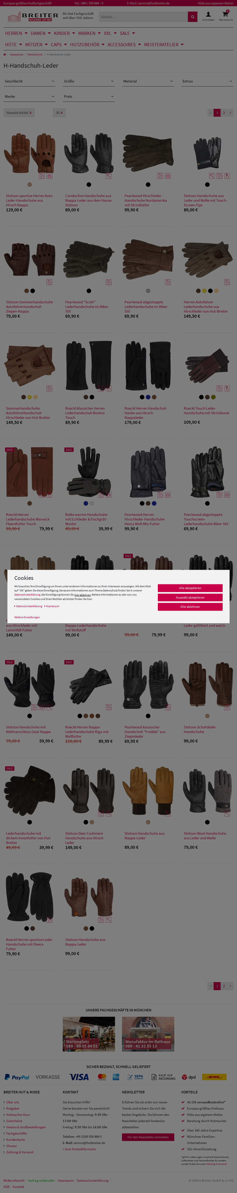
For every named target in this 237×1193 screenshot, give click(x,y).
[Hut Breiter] (33, 16)
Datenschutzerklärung (27, 594)
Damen (38, 33)
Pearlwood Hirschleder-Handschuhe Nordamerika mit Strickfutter (146, 200)
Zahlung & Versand (19, 1152)
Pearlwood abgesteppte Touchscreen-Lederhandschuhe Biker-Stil (206, 519)
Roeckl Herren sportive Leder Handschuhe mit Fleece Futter (29, 944)
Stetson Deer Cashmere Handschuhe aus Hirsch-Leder (84, 838)
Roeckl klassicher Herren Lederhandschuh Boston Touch (85, 413)
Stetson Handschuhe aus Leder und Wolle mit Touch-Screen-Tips (205, 200)
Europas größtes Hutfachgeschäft (27, 3)
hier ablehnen (83, 595)
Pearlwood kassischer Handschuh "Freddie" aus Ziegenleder (145, 732)
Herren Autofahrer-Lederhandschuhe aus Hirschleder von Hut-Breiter (206, 306)
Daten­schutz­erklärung (93, 1180)
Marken (87, 33)
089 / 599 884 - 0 (92, 3)
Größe (69, 81)
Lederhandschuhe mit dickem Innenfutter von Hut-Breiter (28, 838)
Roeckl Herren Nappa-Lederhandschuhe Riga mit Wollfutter (87, 732)
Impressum (66, 1180)
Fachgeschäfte (16, 1133)
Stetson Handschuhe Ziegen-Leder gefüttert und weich (207, 623)
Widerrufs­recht (14, 1180)
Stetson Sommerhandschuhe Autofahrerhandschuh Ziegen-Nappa (29, 306)
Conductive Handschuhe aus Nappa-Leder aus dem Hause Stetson (88, 200)
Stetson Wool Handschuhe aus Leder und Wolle (205, 835)
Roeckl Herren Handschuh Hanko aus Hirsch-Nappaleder (145, 413)
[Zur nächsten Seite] (230, 113)
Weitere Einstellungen (27, 617)
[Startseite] (4, 54)
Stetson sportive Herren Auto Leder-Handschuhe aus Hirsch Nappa (29, 200)
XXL (107, 33)
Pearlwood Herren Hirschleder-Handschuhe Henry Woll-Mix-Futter (145, 519)
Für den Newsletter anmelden (148, 1137)
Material (130, 81)
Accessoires (122, 44)
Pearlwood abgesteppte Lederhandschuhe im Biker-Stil (146, 306)
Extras (188, 81)
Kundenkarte (15, 1139)
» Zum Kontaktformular (79, 1149)
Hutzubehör (84, 44)
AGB (6, 1186)
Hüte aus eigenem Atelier (216, 3)
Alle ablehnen (190, 607)
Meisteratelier (161, 44)
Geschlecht (14, 81)
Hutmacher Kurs (18, 1114)
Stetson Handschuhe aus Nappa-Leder (145, 835)
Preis (68, 96)
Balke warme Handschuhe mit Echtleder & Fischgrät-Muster (86, 519)
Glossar (11, 1146)
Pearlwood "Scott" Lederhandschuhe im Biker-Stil (87, 306)
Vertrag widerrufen (41, 1180)
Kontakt (18, 1186)
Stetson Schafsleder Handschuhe (200, 729)
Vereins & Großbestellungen (26, 1127)
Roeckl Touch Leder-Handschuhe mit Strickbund (206, 410)
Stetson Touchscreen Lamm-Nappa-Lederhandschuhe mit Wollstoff (88, 625)
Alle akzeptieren (190, 588)
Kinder (62, 33)
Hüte (11, 44)
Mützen (34, 44)
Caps (56, 44)
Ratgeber (12, 1108)
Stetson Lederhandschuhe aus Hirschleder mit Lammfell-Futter (27, 625)
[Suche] (193, 17)
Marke (10, 96)
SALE (125, 33)
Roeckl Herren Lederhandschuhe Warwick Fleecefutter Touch (28, 519)
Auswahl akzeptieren (190, 597)
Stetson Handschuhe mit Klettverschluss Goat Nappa (28, 729)
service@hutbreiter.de (153, 3)
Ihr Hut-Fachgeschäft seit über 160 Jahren (78, 15)
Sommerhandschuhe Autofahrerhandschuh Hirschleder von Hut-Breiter (28, 413)
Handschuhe (35, 54)
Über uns (12, 1102)
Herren (13, 33)
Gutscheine (14, 1121)
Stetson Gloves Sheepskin (145, 620)
